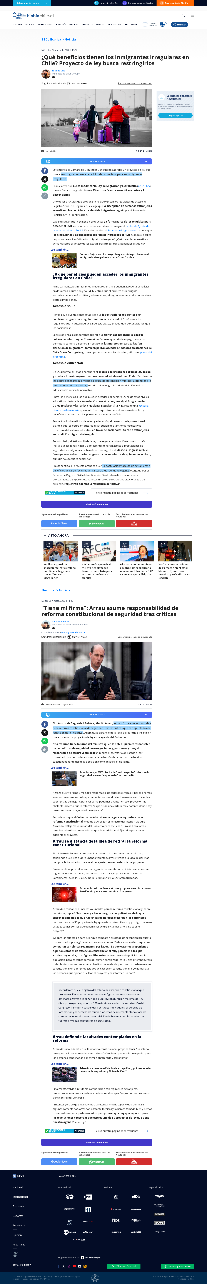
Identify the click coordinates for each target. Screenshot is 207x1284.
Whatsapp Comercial (126, 1266)
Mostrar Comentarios (97, 504)
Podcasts (17, 24)
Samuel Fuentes (60, 621)
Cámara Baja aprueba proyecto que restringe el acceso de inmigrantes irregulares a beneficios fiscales (115, 256)
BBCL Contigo (132, 24)
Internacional (45, 24)
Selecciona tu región (28, 3)
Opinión (100, 24)
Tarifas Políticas (21, 1264)
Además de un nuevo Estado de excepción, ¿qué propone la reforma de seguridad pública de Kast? (115, 1070)
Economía (61, 24)
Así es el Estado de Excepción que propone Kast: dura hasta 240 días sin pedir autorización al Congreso (115, 890)
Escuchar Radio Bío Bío (176, 3)
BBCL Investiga (114, 24)
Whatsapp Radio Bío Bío (180, 1266)
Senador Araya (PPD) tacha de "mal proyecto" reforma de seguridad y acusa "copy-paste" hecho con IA (114, 774)
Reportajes (19, 1244)
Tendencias (87, 24)
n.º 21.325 (144, 186)
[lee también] (65, 260)
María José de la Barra (73, 632)
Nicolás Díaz (58, 70)
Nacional (30, 24)
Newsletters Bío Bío (109, 3)
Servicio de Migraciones (122, 230)
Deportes (73, 24)
